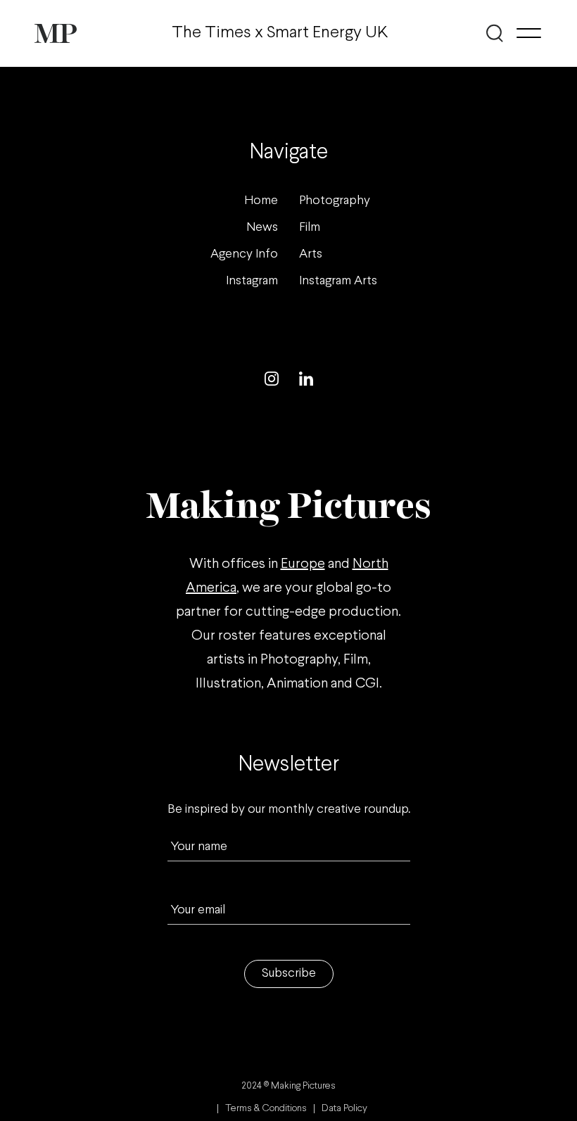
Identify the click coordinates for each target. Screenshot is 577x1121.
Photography (334, 201)
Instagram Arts (338, 281)
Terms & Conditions (266, 1108)
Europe (303, 564)
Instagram (252, 281)
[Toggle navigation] (528, 33)
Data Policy (344, 1108)
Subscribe (289, 974)
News (262, 228)
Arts (310, 254)
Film (309, 228)
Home (261, 201)
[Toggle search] (495, 33)
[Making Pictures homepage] (55, 33)
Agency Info (244, 254)
